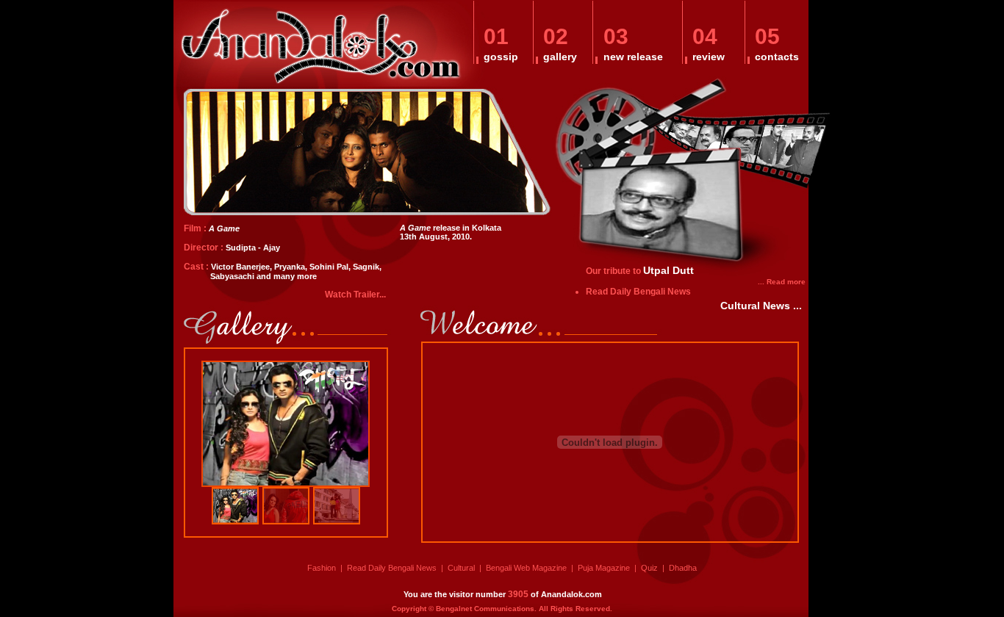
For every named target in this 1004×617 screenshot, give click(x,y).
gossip (501, 56)
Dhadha (683, 567)
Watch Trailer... (355, 294)
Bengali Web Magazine (526, 567)
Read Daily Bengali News (638, 291)
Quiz (649, 567)
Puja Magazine (604, 567)
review (708, 56)
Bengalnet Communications (485, 609)
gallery (560, 56)
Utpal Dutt (668, 270)
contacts (777, 56)
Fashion (321, 567)
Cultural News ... (761, 305)
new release (633, 56)
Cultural (461, 567)
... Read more (782, 282)
